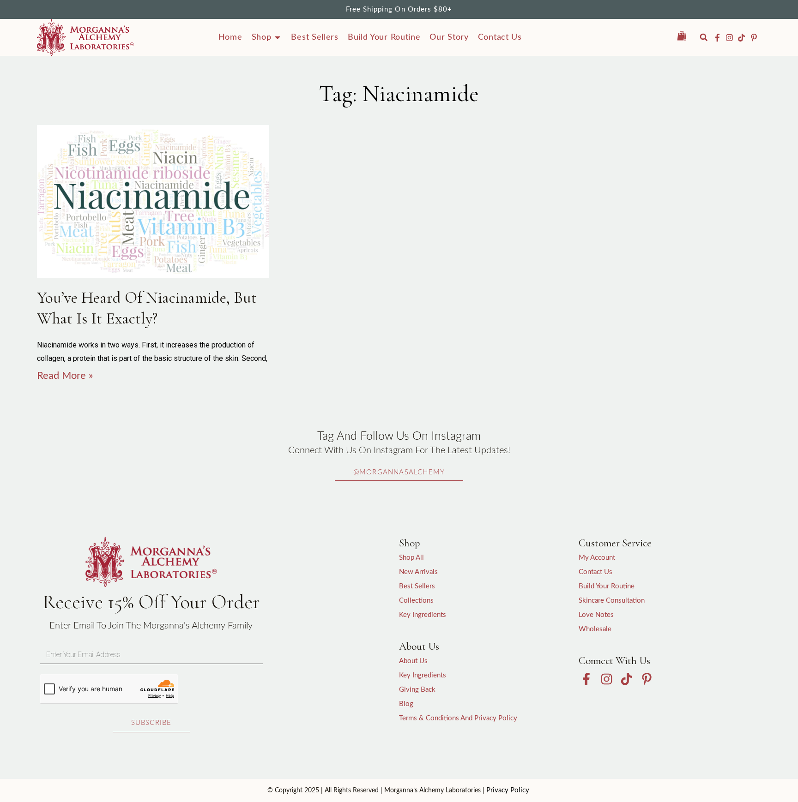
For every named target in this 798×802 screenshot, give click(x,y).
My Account (597, 557)
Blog (406, 703)
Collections (416, 600)
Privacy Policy (507, 790)
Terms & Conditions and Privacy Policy (458, 718)
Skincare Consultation (612, 600)
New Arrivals (418, 572)
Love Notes (596, 614)
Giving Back (417, 689)
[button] (704, 37)
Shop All (411, 557)
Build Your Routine (607, 586)
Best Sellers (417, 586)
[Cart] (686, 36)
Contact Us (595, 572)
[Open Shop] (277, 37)
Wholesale (595, 629)
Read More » (65, 376)
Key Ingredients (422, 614)
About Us (413, 661)
